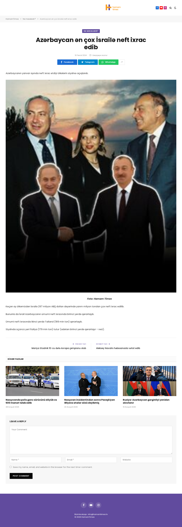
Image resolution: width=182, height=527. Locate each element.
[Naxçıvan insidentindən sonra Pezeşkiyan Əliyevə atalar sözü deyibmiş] (91, 381)
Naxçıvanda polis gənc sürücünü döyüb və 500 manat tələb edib (31, 401)
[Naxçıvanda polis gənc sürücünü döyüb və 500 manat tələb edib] (32, 381)
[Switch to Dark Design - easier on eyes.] (174, 8)
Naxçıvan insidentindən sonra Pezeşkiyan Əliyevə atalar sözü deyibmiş (89, 401)
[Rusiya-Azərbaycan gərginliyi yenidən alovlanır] (149, 381)
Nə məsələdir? (91, 31)
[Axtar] (170, 8)
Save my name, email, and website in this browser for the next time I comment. (52, 467)
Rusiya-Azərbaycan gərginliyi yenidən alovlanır (146, 401)
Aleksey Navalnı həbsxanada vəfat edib (118, 348)
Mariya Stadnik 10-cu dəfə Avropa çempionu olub (59, 348)
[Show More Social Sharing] (122, 62)
